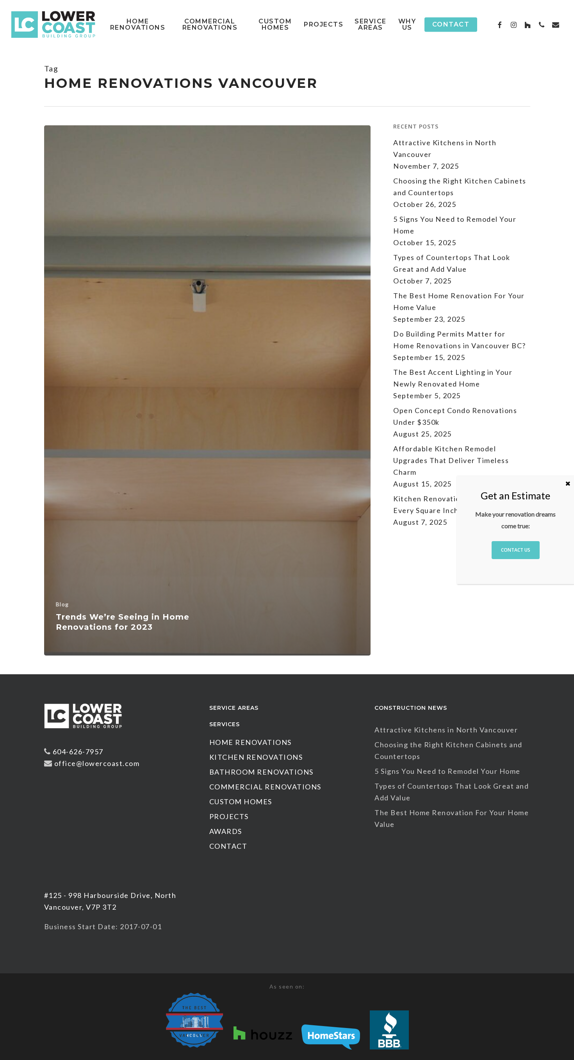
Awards (225, 831)
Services (224, 724)
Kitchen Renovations (256, 757)
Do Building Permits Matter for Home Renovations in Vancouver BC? (459, 340)
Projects (229, 816)
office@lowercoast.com (97, 763)
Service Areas (233, 707)
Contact (228, 846)
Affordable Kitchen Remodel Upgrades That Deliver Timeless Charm (451, 460)
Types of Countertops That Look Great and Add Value (451, 263)
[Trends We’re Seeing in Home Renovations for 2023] (207, 390)
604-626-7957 (78, 751)
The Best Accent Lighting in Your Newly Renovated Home (452, 378)
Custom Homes (240, 801)
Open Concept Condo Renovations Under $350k (455, 416)
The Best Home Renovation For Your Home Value (459, 301)
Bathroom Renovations (261, 772)
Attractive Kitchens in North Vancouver (444, 148)
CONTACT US (515, 550)
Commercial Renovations (265, 786)
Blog (62, 604)
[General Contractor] (83, 732)
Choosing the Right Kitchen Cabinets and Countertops (459, 186)
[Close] (568, 483)
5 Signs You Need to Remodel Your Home (454, 225)
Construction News (410, 707)
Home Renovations (250, 742)
